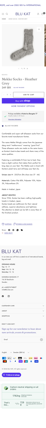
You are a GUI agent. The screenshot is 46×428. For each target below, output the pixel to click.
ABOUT (4, 311)
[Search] (7, 14)
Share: (4, 230)
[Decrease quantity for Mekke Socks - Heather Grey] (4, 94)
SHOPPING (6, 316)
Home (4, 19)
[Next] (27, 69)
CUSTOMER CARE (8, 306)
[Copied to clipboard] (22, 230)
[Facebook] (9, 230)
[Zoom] (39, 29)
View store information (14, 119)
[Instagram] (10, 296)
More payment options (23, 106)
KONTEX (5, 75)
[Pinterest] (13, 230)
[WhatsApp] (18, 230)
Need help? (8, 233)
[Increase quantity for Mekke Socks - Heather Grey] (10, 94)
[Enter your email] (41, 339)
